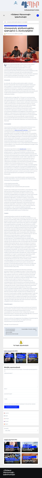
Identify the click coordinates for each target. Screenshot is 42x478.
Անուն (5, 388)
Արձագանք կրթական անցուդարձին (27, 457)
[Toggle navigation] (4, 15)
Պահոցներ (6, 428)
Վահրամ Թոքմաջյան (22, 25)
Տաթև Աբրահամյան (11, 33)
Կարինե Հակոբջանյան (20, 355)
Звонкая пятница (9, 461)
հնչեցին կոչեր (23, 149)
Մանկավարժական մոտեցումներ (11, 25)
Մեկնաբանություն (8, 373)
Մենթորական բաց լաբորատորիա (26, 447)
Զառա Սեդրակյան (32, 354)
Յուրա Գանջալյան (26, 458)
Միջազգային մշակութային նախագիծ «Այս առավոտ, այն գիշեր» (29, 461)
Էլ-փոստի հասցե (8, 393)
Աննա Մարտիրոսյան (27, 445)
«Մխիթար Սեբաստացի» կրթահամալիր (9, 472)
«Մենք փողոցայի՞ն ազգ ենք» (21, 130)
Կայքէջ (5, 398)
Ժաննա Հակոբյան (9, 354)
